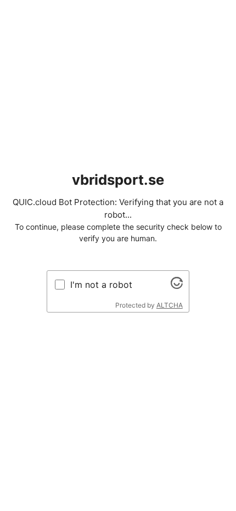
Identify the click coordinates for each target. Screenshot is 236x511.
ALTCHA (169, 305)
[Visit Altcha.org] (177, 285)
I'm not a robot (101, 284)
